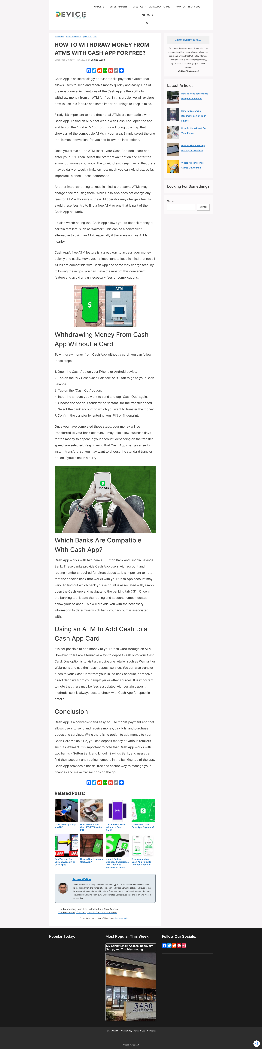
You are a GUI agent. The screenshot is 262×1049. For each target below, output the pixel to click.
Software (87, 37)
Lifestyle (138, 6)
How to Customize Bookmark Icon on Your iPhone (193, 116)
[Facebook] (88, 70)
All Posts (147, 15)
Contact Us (151, 1031)
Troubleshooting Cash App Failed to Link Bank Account (88, 909)
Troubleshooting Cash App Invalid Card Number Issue (87, 912)
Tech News (194, 6)
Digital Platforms (159, 6)
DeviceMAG (59, 37)
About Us (115, 1031)
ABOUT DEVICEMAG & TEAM (188, 40)
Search (171, 201)
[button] (147, 23)
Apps (95, 37)
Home (108, 1031)
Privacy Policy (126, 1031)
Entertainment (118, 6)
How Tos (181, 6)
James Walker (81, 879)
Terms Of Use (139, 1031)
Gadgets (99, 6)
